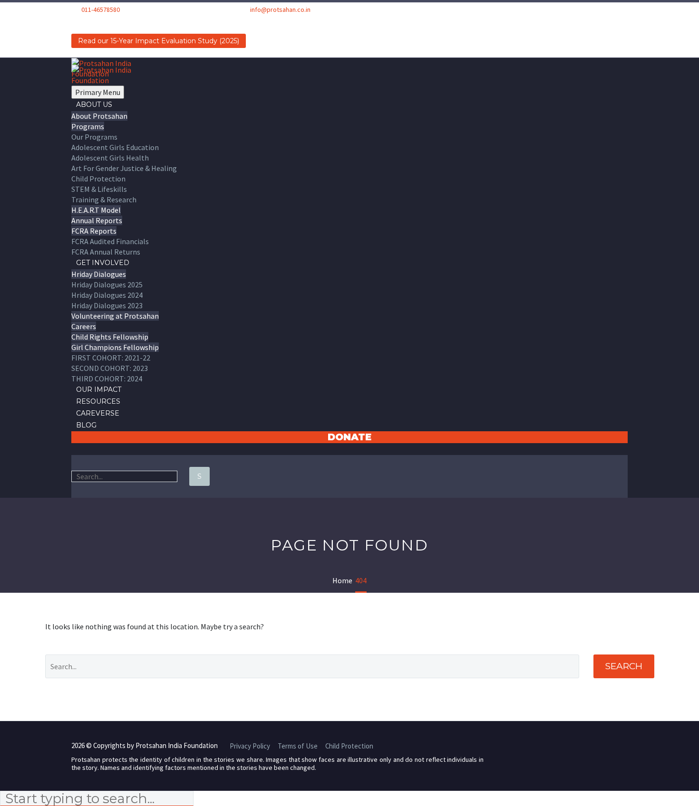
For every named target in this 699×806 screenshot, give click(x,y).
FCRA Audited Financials (110, 241)
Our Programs (94, 137)
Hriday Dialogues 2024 (107, 295)
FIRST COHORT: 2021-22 (110, 357)
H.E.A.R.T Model (96, 210)
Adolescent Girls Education (115, 147)
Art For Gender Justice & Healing (124, 168)
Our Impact (98, 389)
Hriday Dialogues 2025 (107, 284)
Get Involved (102, 262)
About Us (94, 104)
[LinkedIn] (90, 20)
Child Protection (98, 178)
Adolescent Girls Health (110, 157)
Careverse (97, 413)
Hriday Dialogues (98, 274)
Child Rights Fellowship (109, 336)
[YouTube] (114, 20)
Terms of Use (298, 746)
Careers (83, 326)
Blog (86, 425)
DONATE (349, 437)
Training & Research (103, 199)
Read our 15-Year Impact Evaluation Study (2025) (158, 41)
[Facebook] (77, 20)
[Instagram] (102, 20)
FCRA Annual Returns (105, 251)
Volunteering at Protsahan (115, 316)
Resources (98, 401)
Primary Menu (97, 92)
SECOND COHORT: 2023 (109, 368)
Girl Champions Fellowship (115, 347)
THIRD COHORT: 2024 (106, 378)
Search (623, 666)
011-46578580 (100, 9)
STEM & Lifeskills (99, 189)
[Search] (76, 449)
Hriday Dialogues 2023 (107, 305)
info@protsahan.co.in (280, 9)
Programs (87, 126)
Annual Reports (96, 220)
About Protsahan (99, 116)
